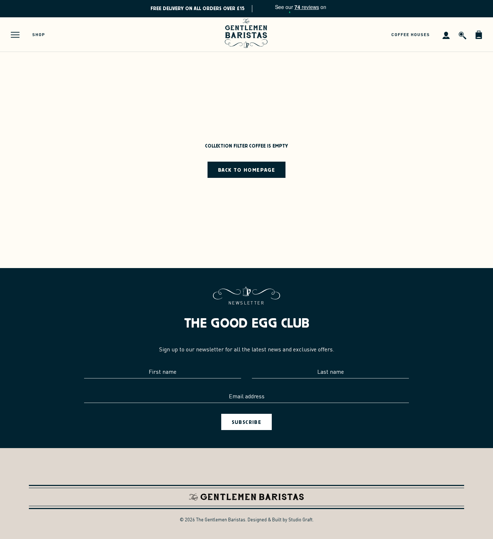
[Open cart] (478, 35)
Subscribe (247, 422)
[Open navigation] (15, 34)
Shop (38, 34)
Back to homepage (246, 169)
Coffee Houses (410, 34)
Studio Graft (300, 519)
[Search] (462, 35)
